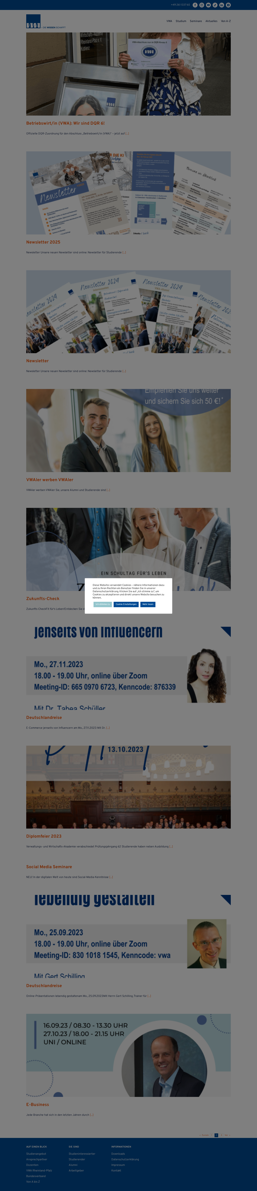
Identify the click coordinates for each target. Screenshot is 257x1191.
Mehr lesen (147, 604)
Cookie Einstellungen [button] (126, 604)
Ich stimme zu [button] (103, 604)
